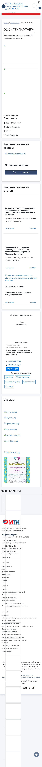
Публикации (6, 574)
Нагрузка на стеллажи (9, 598)
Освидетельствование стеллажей (13, 592)
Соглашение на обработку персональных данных (21, 677)
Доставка (9, 377)
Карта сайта (6, 557)
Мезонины (5, 615)
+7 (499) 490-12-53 (9, 546)
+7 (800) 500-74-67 (9, 552)
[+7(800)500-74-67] (34, 5)
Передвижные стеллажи (10, 623)
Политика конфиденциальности (21, 675)
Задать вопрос (12, 369)
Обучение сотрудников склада (12, 603)
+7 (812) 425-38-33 (9, 540)
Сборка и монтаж (22, 377)
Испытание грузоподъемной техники (15, 606)
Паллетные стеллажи (9, 629)
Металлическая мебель (10, 648)
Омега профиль (7, 651)
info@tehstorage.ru (38, 5)
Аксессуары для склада (10, 645)
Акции (4, 569)
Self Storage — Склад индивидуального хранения (19, 618)
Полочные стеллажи (9, 621)
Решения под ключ (12, 382)
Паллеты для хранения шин (11, 634)
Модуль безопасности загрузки (13, 637)
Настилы (5, 643)
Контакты (9, 387)
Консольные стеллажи (9, 632)
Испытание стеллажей (9, 595)
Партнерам (5, 577)
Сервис (4, 589)
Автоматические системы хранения (14, 640)
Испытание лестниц (8, 600)
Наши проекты (29, 382)
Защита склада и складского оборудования (17, 626)
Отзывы (4, 580)
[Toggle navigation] (3, 6)
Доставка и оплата (8, 572)
